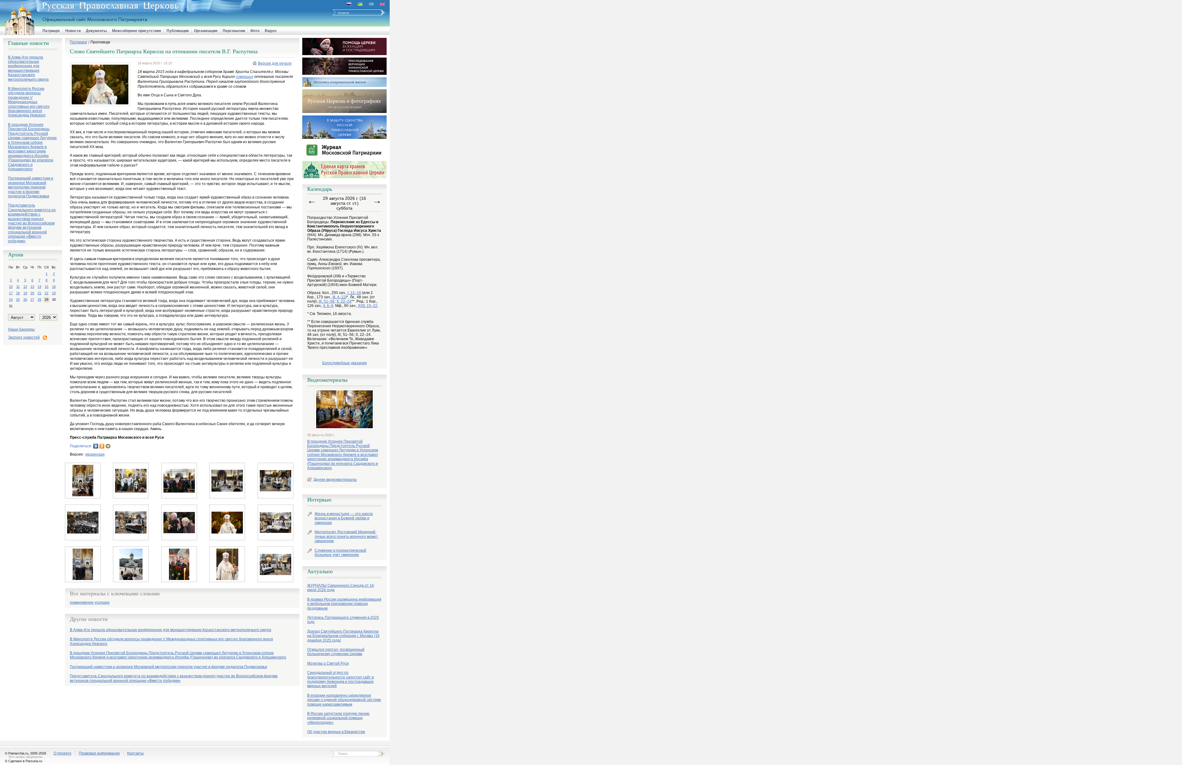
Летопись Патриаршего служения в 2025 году (343, 619)
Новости (73, 31)
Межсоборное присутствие (136, 31)
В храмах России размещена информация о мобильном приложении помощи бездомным (344, 603)
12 (25, 286)
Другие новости (89, 619)
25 (18, 299)
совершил (244, 76)
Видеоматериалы (327, 380)
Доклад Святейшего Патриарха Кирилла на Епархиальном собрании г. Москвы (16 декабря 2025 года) (343, 635)
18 (18, 293)
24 (11, 299)
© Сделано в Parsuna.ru (23, 761)
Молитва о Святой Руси (328, 663)
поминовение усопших (90, 603)
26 (25, 299)
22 (46, 293)
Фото (254, 31)
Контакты (135, 753)
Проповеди (100, 42)
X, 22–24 (344, 301)
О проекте (62, 753)
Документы (96, 31)
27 (32, 299)
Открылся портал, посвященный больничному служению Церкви (335, 651)
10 (11, 286)
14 (39, 286)
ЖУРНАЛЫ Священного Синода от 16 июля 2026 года (340, 587)
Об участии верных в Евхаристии (336, 732)
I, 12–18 (354, 293)
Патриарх (51, 31)
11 (18, 286)
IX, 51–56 (327, 301)
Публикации (178, 31)
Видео (270, 31)
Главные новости (28, 43)
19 (25, 293)
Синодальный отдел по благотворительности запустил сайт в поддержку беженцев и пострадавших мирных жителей (340, 679)
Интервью (319, 500)
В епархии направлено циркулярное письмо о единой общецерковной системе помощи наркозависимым (344, 700)
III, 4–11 (338, 297)
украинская (95, 454)
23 (54, 293)
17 (11, 293)
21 (39, 293)
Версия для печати (274, 63)
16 (54, 286)
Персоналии (234, 31)
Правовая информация (99, 753)
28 (39, 299)
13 (32, 286)
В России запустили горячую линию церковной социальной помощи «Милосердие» (338, 718)
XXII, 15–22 (367, 306)
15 (46, 286)
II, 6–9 (328, 306)
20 (32, 293)
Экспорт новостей (24, 337)
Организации (205, 31)
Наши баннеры (21, 329)
